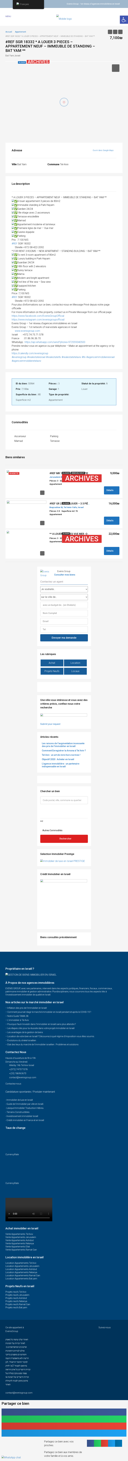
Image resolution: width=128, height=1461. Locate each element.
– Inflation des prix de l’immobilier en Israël (26, 1008)
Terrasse (55, 440)
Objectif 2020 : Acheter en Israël (58, 759)
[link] (38, 315)
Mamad (18, 440)
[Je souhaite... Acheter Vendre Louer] (64, 589)
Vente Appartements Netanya (19, 1243)
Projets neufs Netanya (16, 1301)
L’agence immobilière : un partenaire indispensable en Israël (60, 765)
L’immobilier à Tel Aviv (18, 1020)
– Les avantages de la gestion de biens (24, 1032)
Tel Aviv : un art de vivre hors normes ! (61, 755)
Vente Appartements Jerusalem (20, 1237)
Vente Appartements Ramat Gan (21, 1249)
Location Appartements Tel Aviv (20, 1263)
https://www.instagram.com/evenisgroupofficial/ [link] (38, 319)
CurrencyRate (12, 1154)
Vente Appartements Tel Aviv (19, 1234)
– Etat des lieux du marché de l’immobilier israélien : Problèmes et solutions (42, 1044)
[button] (64, 1412)
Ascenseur (20, 436)
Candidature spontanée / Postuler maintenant (30, 1091)
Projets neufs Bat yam (16, 1307)
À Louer (66, 473)
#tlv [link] (84, 357)
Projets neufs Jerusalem (17, 1295)
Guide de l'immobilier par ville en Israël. (25, 1104)
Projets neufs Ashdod (16, 1298)
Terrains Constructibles (18, 1112)
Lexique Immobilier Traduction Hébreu (25, 1108)
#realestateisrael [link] (36, 357)
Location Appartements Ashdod (21, 1269)
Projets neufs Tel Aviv (15, 1292)
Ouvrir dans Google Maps (103, 150)
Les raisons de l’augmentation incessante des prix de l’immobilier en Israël (63, 744)
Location (75, 662)
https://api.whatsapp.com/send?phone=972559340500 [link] (55, 342)
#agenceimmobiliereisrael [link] (100, 357)
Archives (81, 478)
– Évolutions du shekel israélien (20, 1040)
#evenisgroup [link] (19, 357)
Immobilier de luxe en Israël (20, 1100)
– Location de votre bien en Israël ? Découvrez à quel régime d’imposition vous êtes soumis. (50, 1036)
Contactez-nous (13, 1083)
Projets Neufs (51, 671)
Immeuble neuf (78, 473)
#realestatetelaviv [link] (71, 357)
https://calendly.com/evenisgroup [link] (30, 353)
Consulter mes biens (64, 574)
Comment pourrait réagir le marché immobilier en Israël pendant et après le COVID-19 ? (49, 1012)
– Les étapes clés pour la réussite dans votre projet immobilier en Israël (39, 1028)
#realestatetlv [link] (53, 357)
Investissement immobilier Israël (22, 1116)
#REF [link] (14, 243)
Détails (110, 490)
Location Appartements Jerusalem (22, 1266)
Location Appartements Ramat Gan (22, 1275)
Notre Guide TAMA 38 (17, 1016)
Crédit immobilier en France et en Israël (25, 1120)
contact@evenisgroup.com (22, 1077)
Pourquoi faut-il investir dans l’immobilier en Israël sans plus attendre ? (41, 1024)
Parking (54, 436)
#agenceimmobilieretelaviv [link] (26, 360)
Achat (52, 662)
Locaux (75, 671)
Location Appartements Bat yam (21, 1278)
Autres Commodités (52, 830)
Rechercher (65, 838)
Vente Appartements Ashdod (19, 1240)
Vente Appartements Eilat (17, 1246)
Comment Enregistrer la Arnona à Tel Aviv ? (64, 750)
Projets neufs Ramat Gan (17, 1304)
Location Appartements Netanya (21, 1272)
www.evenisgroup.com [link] (27, 330)
